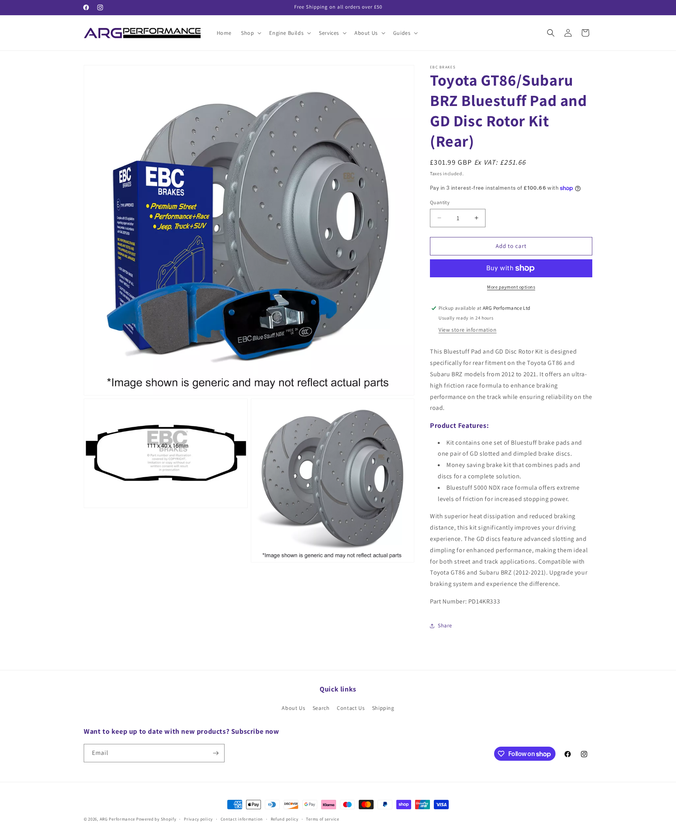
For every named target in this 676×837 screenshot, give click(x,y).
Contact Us (351, 707)
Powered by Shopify (156, 819)
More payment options (511, 287)
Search (321, 707)
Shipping (383, 707)
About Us (293, 707)
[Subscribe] (215, 753)
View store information (467, 329)
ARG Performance (117, 819)
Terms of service (322, 819)
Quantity (439, 202)
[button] (250, 33)
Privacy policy (198, 819)
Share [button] (445, 625)
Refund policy (284, 819)
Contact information (242, 819)
